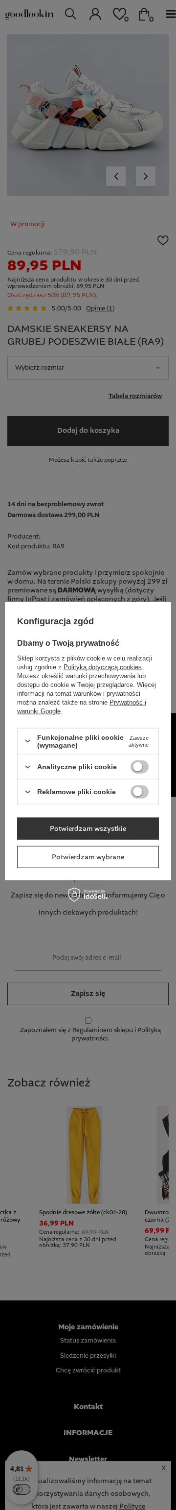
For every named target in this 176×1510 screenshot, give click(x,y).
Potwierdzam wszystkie (88, 828)
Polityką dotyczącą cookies (103, 666)
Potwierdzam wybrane (88, 857)
